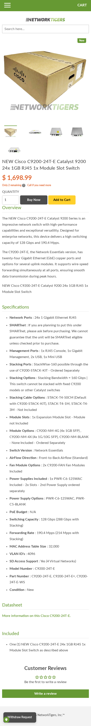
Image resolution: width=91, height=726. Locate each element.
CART (82, 5)
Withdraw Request (20, 717)
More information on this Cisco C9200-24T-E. (36, 616)
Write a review (45, 693)
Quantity (10, 192)
